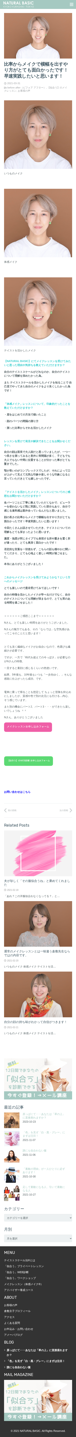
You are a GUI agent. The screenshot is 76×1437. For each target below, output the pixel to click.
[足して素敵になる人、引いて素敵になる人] (12, 1193)
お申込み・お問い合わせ (18, 1328)
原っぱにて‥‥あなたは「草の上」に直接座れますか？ (44, 1115)
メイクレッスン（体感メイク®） (23, 1284)
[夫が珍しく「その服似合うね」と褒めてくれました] (38, 853)
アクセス (9, 1317)
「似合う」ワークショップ (20, 1278)
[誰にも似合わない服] (12, 1157)
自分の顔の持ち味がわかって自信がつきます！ (35, 1022)
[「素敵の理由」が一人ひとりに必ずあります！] (12, 1175)
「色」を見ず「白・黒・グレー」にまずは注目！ (36, 1360)
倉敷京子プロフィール (17, 1310)
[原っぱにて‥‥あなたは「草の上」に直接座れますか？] (12, 1120)
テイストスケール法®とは (19, 1260)
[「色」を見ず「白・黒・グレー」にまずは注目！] (12, 1138)
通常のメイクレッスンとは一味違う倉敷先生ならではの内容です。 (37, 953)
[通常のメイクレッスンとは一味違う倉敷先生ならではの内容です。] (38, 924)
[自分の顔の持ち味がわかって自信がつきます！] (38, 994)
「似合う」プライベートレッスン (24, 1266)
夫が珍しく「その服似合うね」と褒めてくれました (37, 883)
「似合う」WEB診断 (16, 1272)
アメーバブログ (13, 1334)
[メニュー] (71, 4)
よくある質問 (12, 1322)
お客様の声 (24, 90)
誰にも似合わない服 (34, 1150)
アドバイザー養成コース (18, 1289)
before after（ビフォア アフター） (26, 87)
